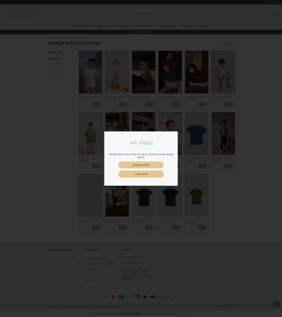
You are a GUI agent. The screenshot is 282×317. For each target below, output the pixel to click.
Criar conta (141, 174)
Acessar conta (141, 164)
